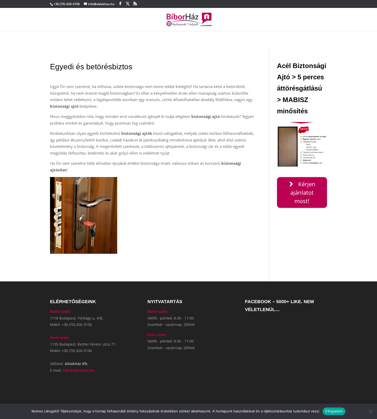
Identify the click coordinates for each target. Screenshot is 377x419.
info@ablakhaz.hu (79, 370)
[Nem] (370, 411)
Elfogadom (334, 411)
